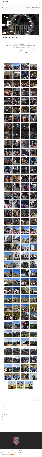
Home (26, 7)
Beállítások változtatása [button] (5, 454)
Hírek (29, 7)
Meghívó (5, 414)
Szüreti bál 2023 (6, 416)
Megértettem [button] (12, 454)
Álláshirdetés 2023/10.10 (7, 419)
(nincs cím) (5, 409)
